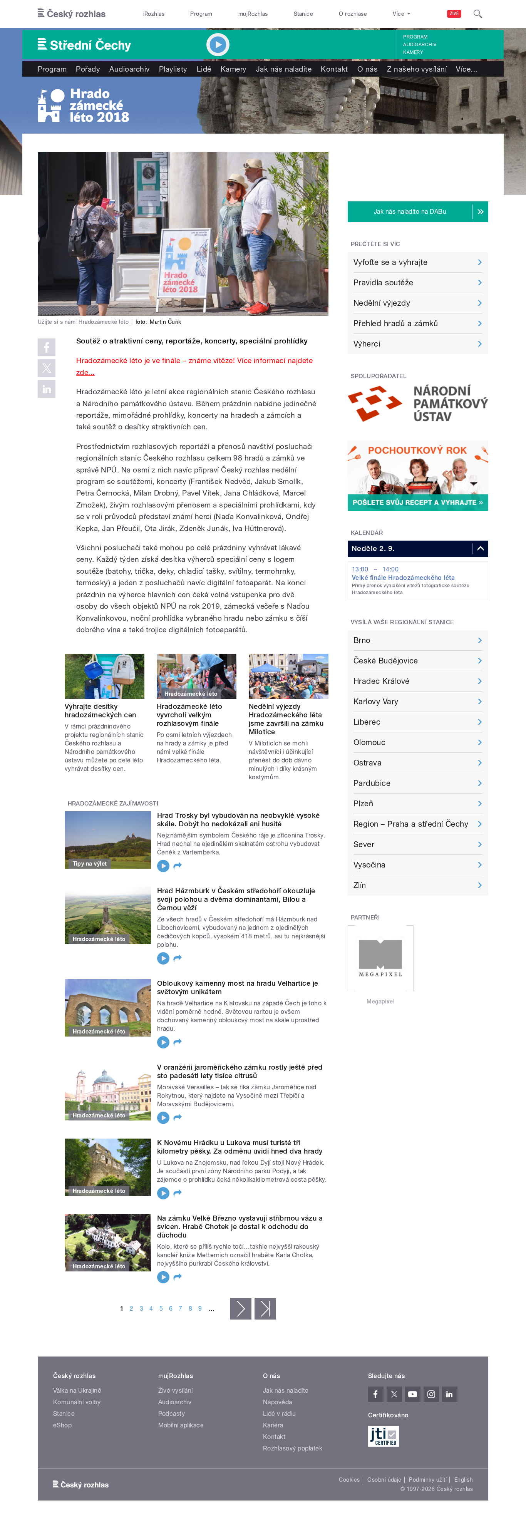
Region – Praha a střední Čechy (410, 824)
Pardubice (371, 783)
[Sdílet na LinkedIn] (46, 389)
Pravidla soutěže (383, 282)
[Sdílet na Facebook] (46, 347)
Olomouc (369, 742)
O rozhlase (353, 14)
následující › (240, 1309)
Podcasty (171, 1413)
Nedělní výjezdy (381, 303)
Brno (361, 640)
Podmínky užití (428, 1480)
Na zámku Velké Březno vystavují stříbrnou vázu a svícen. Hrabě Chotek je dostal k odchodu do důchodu (240, 1226)
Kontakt (334, 69)
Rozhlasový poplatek (292, 1448)
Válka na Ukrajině (77, 1390)
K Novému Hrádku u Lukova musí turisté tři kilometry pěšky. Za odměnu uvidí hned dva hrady (240, 1147)
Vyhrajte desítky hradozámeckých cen (100, 710)
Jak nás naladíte (284, 69)
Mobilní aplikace (181, 1425)
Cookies (349, 1480)
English (463, 1480)
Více (467, 69)
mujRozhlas (253, 14)
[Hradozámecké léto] (263, 105)
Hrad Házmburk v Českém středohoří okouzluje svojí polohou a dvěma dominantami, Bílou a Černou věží (236, 899)
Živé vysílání (175, 1390)
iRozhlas (154, 14)
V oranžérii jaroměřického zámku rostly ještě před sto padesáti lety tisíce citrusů (240, 1071)
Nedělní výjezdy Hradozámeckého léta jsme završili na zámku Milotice (286, 719)
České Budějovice (385, 660)
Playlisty (173, 69)
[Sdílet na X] (46, 368)
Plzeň (363, 803)
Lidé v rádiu (279, 1413)
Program (201, 14)
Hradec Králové (381, 681)
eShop (62, 1425)
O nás (367, 69)
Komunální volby (77, 1402)
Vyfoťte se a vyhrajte (390, 262)
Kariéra (273, 1425)
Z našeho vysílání (417, 69)
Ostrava (367, 762)
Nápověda (277, 1402)
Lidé (204, 69)
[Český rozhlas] (72, 14)
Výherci (366, 343)
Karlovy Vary (376, 701)
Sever (363, 844)
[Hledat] (477, 14)
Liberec (366, 722)
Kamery (413, 52)
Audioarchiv (419, 44)
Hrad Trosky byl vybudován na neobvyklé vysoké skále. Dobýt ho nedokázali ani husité (238, 819)
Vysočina (369, 864)
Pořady (88, 69)
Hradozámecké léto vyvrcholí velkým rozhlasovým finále (189, 714)
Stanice (303, 14)
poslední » (265, 1309)
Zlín (359, 885)
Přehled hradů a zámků (395, 323)
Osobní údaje (384, 1480)
